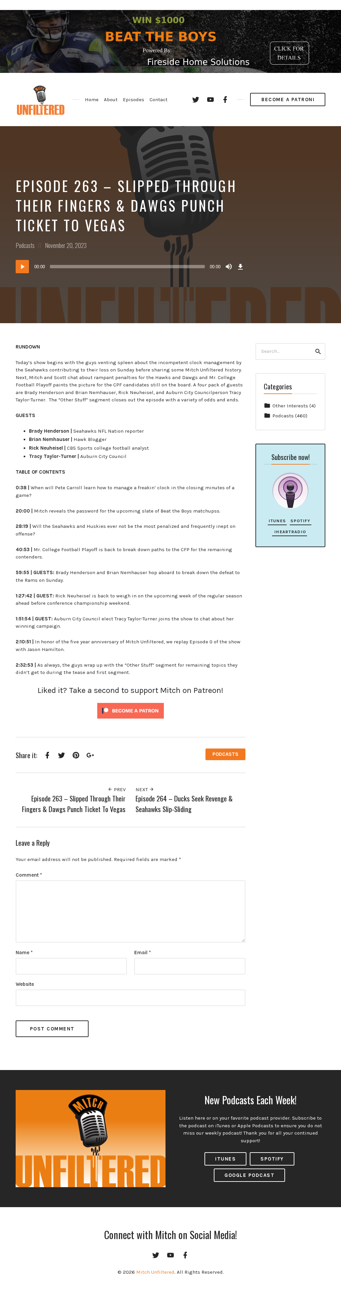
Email (142, 953)
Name (24, 953)
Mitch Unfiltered (155, 1272)
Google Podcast (249, 1175)
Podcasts (25, 245)
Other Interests (290, 406)
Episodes (133, 100)
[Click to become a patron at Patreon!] (130, 710)
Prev (119, 789)
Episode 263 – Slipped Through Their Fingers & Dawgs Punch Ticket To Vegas (74, 803)
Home (92, 100)
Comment (29, 875)
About (111, 100)
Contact (159, 100)
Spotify (300, 520)
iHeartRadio (289, 531)
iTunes (277, 520)
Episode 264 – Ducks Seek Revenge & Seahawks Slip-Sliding (184, 803)
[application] (130, 266)
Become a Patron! (288, 100)
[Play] (22, 266)
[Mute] (229, 266)
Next (142, 789)
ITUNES (225, 1159)
